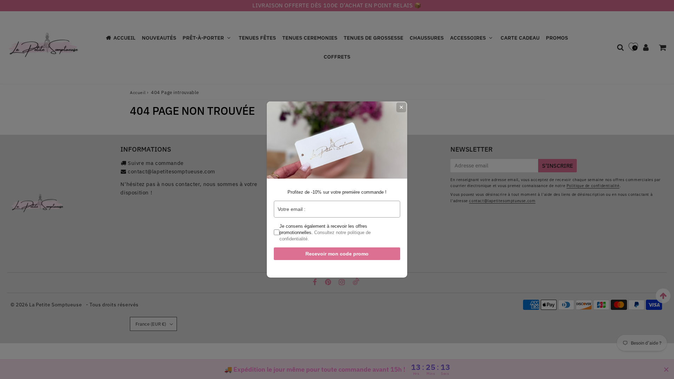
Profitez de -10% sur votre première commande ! (337, 192)
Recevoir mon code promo (337, 254)
